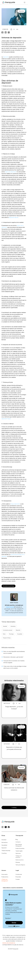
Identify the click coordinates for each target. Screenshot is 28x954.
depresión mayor (6, 418)
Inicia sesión (5, 874)
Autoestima (12, 626)
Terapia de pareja (6, 850)
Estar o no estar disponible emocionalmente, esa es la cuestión (14, 652)
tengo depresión (15, 504)
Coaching (4, 853)
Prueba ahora (5, 877)
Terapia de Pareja (6, 637)
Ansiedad (5, 626)
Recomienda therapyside (19, 845)
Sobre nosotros (19, 860)
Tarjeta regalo (19, 851)
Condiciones (19, 874)
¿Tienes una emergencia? (5, 880)
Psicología (11, 634)
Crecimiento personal (7, 630)
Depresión (18, 630)
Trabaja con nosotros (19, 856)
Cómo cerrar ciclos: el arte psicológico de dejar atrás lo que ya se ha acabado (14, 667)
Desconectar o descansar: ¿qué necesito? (13, 657)
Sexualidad (19, 634)
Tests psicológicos (20, 864)
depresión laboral (13, 217)
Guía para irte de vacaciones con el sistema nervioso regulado (13, 661)
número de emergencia (8, 943)
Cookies (18, 879)
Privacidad (18, 877)
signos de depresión (10, 171)
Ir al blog (14, 807)
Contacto (18, 842)
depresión (6, 57)
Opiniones (18, 853)
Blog (17, 839)
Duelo (4, 634)
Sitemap (18, 862)
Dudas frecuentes (20, 848)
